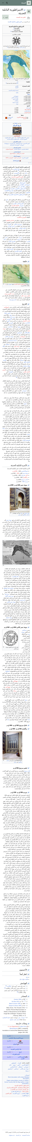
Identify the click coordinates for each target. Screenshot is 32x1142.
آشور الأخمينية (26, 143)
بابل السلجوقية (19, 143)
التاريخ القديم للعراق (23, 1087)
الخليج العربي (25, 1065)
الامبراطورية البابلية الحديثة (22, 1085)
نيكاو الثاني (27, 332)
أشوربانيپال (22, 183)
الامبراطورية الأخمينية (10, 118)
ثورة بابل (28, 107)
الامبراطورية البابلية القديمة (20, 284)
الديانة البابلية (9, 249)
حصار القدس (27, 111)
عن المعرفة (18, 1135)
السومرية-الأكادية (21, 217)
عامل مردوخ (15, 99)
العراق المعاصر (17, 152)
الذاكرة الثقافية (10, 220)
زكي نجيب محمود (14, 1019)
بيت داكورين (10, 293)
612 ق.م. (10, 327)
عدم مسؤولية (12, 1135)
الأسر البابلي (22, 228)
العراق (15, 1044)
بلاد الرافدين (16, 169)
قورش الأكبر (12, 241)
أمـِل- (26, 475)
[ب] (13, 29)
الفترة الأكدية (21, 47)
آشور (12, 137)
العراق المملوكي (9, 149)
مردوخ (19, 239)
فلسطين (13, 1063)
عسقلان (8, 344)
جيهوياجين (7, 687)
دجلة (18, 576)
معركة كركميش (12, 340)
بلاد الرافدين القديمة (16, 1049)
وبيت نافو (24, 295)
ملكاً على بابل (21, 186)
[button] (29, 3)
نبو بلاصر (24, 630)
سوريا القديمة (19, 1038)
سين (6, 237)
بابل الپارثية (12, 143)
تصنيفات (27, 1075)
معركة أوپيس (27, 112)
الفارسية (11, 194)
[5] (18, 170)
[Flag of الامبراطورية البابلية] (16, 40)
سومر (28, 137)
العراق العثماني (17, 149)
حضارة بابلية (25, 1091)
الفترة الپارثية (18, 251)
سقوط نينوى (27, 109)
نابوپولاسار (16, 96)
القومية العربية (25, 157)
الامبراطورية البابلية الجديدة (13, 139)
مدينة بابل (12, 317)
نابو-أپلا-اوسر (24, 471)
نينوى (19, 327)
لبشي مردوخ (15, 102)
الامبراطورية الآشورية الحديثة (18, 188)
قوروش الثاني (26, 440)
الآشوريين (9, 319)
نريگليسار (25, 477)
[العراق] (20, 1041)
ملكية (17, 92)
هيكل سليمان (26, 366)
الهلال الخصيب (25, 1093)
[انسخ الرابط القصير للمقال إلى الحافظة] (24, 10)
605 (18, 473)
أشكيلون (7, 671)
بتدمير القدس (11, 226)
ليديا (8, 719)
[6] (16, 377)
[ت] (11, 31)
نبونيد (17, 103)
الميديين (11, 323)
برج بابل (7, 594)
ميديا (28, 719)
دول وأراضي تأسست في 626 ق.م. (19, 1089)
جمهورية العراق (17, 156)
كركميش (19, 332)
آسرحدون (22, 600)
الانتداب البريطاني (20, 153)
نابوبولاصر (6, 307)
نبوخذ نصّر (16, 346)
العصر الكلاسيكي (17, 141)
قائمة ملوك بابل (24, 979)
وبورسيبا (11, 299)
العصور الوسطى (17, 147)
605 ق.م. (14, 471)
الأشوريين (16, 173)
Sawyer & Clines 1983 (15, 1005)
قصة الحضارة (6, 1017)
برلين (19, 514)
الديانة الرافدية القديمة (13, 90)
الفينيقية (11, 372)
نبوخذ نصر (25, 473)
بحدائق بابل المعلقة (9, 588)
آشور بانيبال (7, 313)
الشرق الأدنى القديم (18, 203)
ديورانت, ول (21, 1017)
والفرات (14, 576)
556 (23, 481)
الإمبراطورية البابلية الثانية (15, 22)
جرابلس (16, 1069)
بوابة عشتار (26, 513)
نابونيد (25, 403)
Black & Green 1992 (15, 1003)
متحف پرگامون (26, 514)
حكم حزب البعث (17, 157)
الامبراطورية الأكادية (21, 137)
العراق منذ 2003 (9, 157)
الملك (28, 94)
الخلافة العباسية (25, 149)
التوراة (9, 224)
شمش (18, 46)
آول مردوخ (27, 771)
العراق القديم (17, 136)
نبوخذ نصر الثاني (9, 336)
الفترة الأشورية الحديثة (17, 177)
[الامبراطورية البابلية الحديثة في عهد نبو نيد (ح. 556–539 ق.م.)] (16, 63)
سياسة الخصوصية (26, 1135)
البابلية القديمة (15, 205)
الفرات (19, 1063)
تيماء (17, 83)
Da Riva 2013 (15, 1001)
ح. (5, 284)
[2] (5, 987)
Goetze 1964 (17, 999)
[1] (6, 985)
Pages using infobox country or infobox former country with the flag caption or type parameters (17, 1082)
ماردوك (23, 475)
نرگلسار (16, 100)
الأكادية (16, 86)
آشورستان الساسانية (14, 145)
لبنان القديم (8, 1093)
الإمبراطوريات (16, 1054)
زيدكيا (15, 691)
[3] (7, 47)
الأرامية (16, 87)
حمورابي (21, 205)
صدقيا (21, 360)
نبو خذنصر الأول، (9, 596)
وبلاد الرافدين (12, 1038)
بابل (17, 82)
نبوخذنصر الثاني (14, 97)
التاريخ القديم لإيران (12, 1087)
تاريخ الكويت (25, 1095)
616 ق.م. (27, 323)
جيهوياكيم (15, 681)
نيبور (10, 315)
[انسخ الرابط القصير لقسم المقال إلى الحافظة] (28, 261)
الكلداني (21, 184)
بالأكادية (9, 986)
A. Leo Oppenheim (13, 1026)
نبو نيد (12, 78)
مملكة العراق (13, 153)
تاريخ (17, 125)
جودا (26, 700)
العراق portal (16, 160)
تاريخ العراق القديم (16, 1091)
